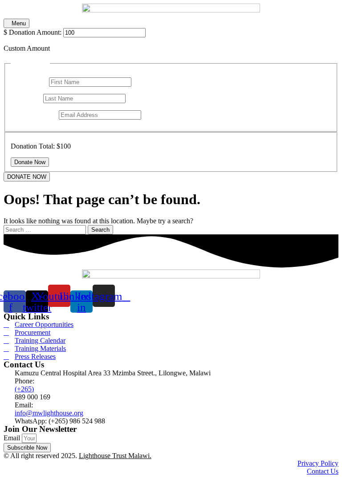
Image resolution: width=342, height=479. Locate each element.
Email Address (34, 114)
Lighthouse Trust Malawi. (115, 455)
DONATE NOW (26, 176)
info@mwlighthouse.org (49, 413)
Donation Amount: (35, 32)
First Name (29, 81)
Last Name (27, 98)
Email (13, 438)
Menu (19, 23)
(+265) (24, 389)
